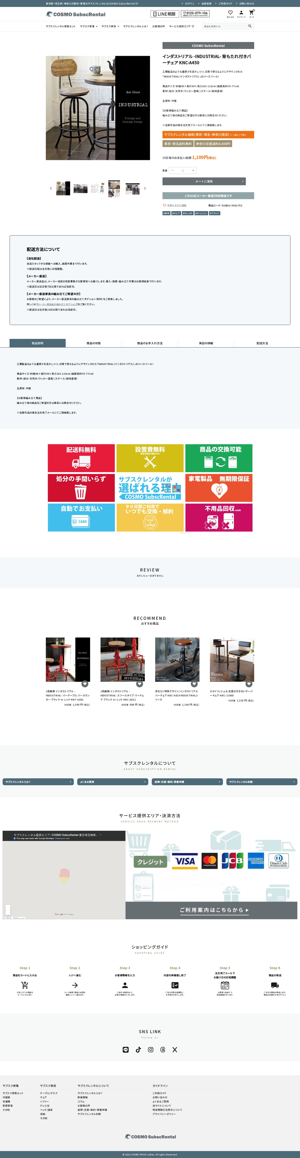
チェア (177, 213)
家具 (167, 213)
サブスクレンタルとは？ (135, 26)
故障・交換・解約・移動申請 (169, 782)
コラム (81, 1101)
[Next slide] (144, 188)
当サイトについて (162, 1105)
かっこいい (202, 213)
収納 (42, 1114)
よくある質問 (87, 782)
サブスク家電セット (13, 1093)
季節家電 (8, 1105)
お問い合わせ (246, 3)
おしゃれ (188, 213)
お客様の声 (158, 26)
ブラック (215, 213)
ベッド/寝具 (46, 1109)
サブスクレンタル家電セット (61, 26)
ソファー (44, 1101)
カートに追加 (204, 181)
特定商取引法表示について (167, 1109)
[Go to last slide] (51, 188)
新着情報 (83, 1097)
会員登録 (206, 3)
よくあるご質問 (161, 1101)
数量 (164, 170)
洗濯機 (6, 1101)
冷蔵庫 (6, 1097)
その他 (6, 1109)
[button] (63, 188)
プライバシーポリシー (164, 1114)
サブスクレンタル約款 (241, 782)
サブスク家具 (109, 26)
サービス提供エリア (181, 26)
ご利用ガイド (225, 3)
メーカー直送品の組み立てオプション (57, 304)
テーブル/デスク (49, 1093)
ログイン (189, 3)
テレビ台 (45, 1105)
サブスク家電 (87, 26)
